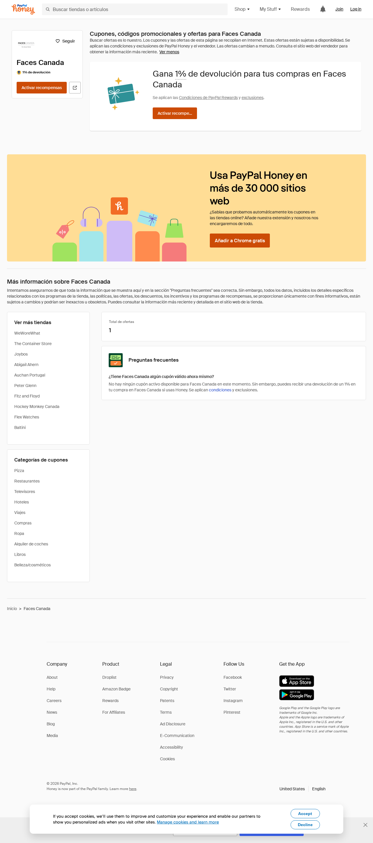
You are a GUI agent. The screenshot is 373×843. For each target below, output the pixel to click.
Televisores (24, 491)
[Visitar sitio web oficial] (75, 87)
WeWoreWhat (27, 333)
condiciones (220, 390)
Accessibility (171, 747)
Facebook (233, 677)
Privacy (167, 677)
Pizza (19, 470)
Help (51, 689)
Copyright (169, 689)
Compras (22, 523)
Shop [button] (240, 9)
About (52, 677)
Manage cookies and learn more (188, 821)
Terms (166, 712)
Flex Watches (26, 417)
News (52, 712)
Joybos (21, 354)
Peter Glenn (25, 385)
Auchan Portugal (29, 375)
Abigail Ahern (26, 364)
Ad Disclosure (172, 724)
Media (52, 735)
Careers (54, 700)
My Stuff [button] (268, 9)
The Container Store (33, 343)
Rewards (300, 9)
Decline (305, 824)
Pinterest (232, 712)
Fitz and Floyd (27, 396)
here (132, 789)
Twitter (230, 689)
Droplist (109, 677)
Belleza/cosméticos (32, 565)
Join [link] (339, 9)
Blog (51, 724)
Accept (305, 813)
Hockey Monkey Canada (36, 406)
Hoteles (21, 502)
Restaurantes (27, 481)
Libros (20, 554)
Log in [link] (355, 9)
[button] (302, 789)
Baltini (20, 427)
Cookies (167, 758)
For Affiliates (113, 712)
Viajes (19, 512)
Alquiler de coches (31, 544)
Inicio (12, 608)
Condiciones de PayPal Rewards (208, 97)
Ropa (19, 533)
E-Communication (177, 735)
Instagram (233, 700)
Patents (167, 700)
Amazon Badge (116, 689)
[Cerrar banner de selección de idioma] (365, 825)
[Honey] (23, 9)
